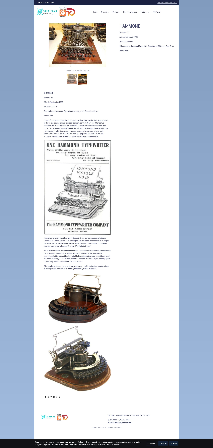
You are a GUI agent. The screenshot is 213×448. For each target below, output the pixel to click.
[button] (145, 12)
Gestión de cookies (114, 427)
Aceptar (174, 443)
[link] (56, 12)
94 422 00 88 (49, 2)
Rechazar (163, 443)
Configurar (152, 443)
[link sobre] (70, 417)
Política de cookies (99, 427)
